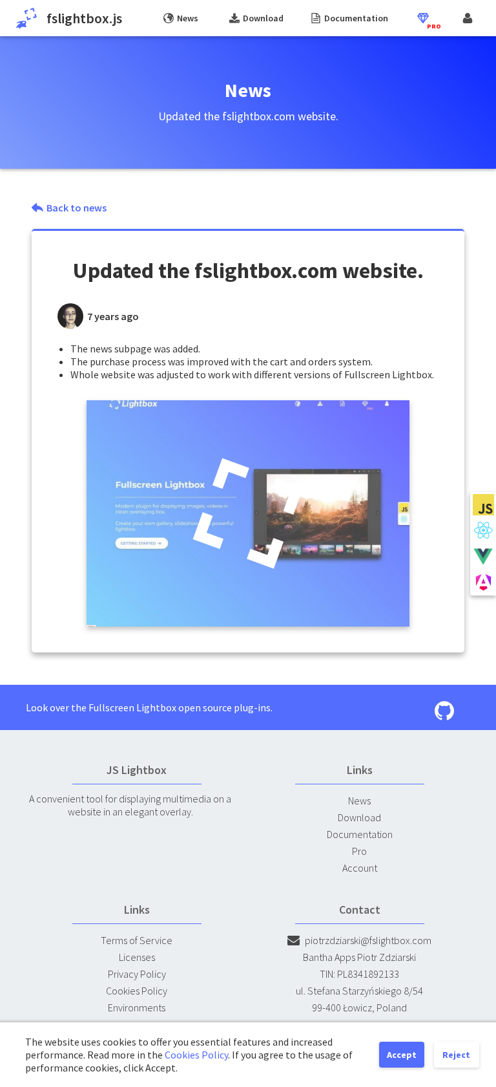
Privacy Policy (137, 973)
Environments (136, 1007)
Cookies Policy (136, 990)
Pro (359, 851)
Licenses (137, 957)
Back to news (76, 207)
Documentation (360, 834)
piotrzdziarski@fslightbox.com (368, 940)
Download (359, 817)
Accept (402, 1054)
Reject (456, 1054)
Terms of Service (136, 940)
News (359, 800)
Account (359, 867)
